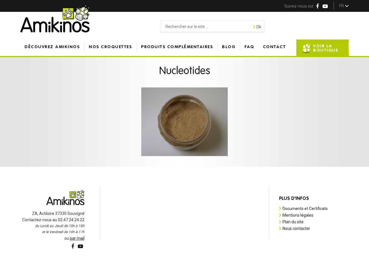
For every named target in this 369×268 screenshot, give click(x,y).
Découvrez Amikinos (52, 47)
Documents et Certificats (305, 208)
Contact (274, 47)
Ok (258, 27)
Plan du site (293, 222)
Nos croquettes (110, 47)
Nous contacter (296, 228)
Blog (229, 47)
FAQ (249, 47)
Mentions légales (298, 215)
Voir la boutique (325, 48)
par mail (77, 238)
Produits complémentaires (177, 47)
